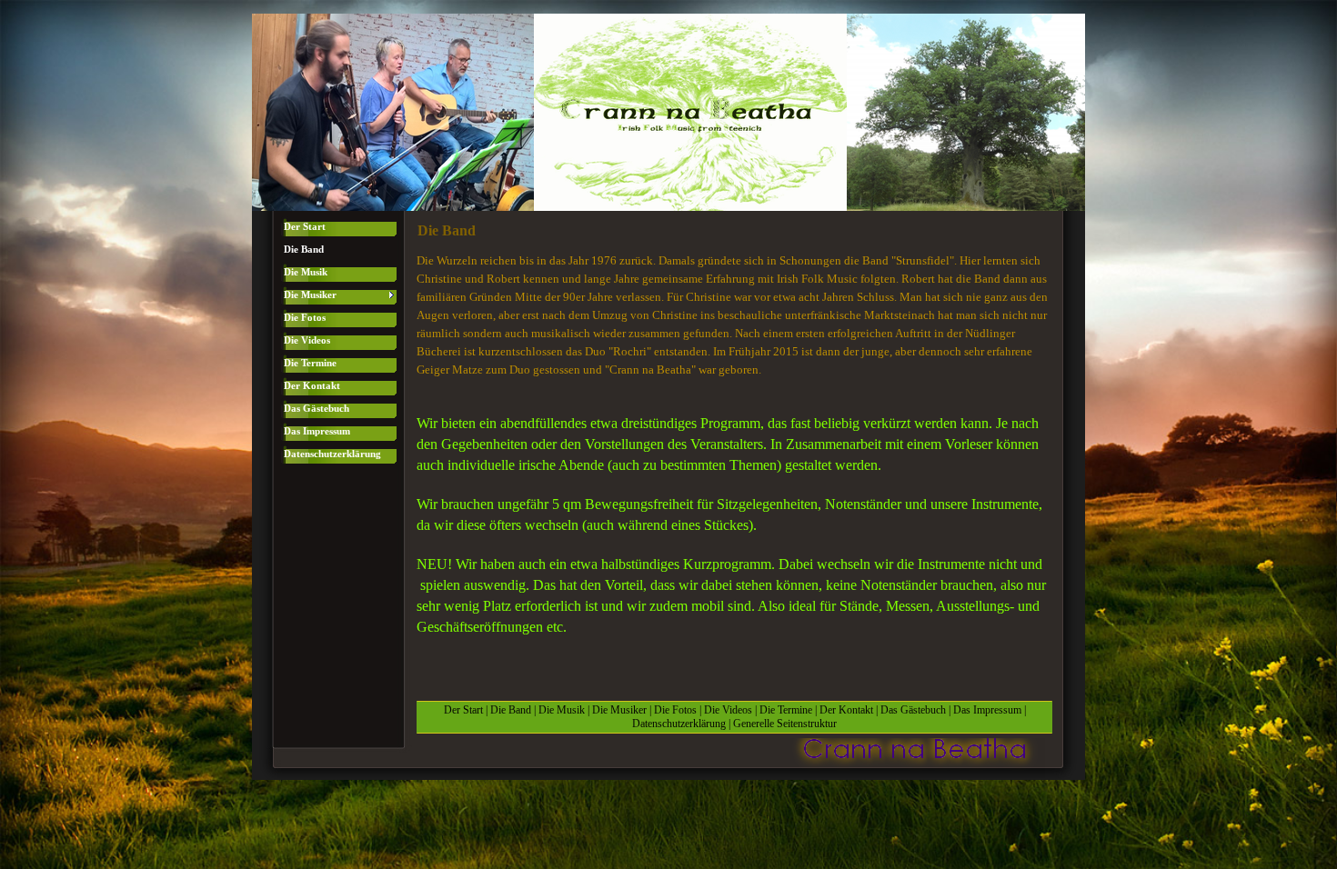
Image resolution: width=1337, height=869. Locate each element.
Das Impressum (987, 710)
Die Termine (785, 710)
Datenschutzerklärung (679, 723)
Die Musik (561, 710)
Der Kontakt (846, 710)
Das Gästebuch (913, 710)
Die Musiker (619, 710)
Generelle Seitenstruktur (785, 723)
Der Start (463, 710)
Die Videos (728, 710)
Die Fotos (675, 710)
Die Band (510, 710)
